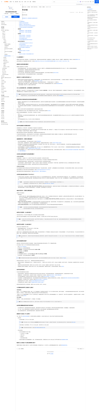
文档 (86, 1)
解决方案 (16, 1)
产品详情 (76, 12)
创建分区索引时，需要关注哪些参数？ (25, 31)
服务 (30, 1)
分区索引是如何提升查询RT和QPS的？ (26, 42)
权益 (20, 1)
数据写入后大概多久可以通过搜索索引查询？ (26, 53)
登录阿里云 (15, 16)
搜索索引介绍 (77, 59)
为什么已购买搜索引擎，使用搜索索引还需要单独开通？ (28, 18)
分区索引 (62, 266)
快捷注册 (6, 16)
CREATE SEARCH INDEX (57, 142)
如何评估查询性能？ (22, 44)
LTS (35, 91)
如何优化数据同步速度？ (23, 38)
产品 (13, 1)
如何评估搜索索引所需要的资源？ (24, 47)
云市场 (25, 1)
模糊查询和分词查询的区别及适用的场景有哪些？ (27, 25)
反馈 (52, 353)
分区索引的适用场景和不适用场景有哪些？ (26, 27)
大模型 (10, 1)
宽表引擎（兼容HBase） (34, 6)
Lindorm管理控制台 (23, 246)
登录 (96, 1)
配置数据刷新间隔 (59, 83)
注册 (93, 1)
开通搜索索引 (61, 95)
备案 (88, 1)
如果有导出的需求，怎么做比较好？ (25, 36)
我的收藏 (82, 12)
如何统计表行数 (55, 72)
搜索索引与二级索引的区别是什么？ (25, 24)
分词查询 (49, 110)
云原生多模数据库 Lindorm (22, 6)
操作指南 (28, 6)
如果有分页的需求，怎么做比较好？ (25, 35)
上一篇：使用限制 (21, 348)
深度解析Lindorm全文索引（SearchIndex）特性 (61, 61)
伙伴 (28, 1)
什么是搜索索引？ (22, 21)
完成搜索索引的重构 (64, 339)
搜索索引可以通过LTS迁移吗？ (24, 50)
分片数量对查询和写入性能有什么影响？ (26, 45)
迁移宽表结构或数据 (25, 316)
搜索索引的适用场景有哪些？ (24, 22)
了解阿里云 (34, 1)
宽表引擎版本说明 (38, 327)
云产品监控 (64, 257)
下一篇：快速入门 (80, 348)
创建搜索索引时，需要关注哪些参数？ (25, 30)
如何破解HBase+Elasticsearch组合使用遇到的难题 (43, 61)
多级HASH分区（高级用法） (50, 183)
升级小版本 (73, 322)
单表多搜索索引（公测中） (38, 80)
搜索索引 (43, 6)
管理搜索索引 (39, 141)
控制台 (90, 1)
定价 (22, 1)
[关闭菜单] (1, 1)
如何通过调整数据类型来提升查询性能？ (26, 39)
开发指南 (40, 6)
